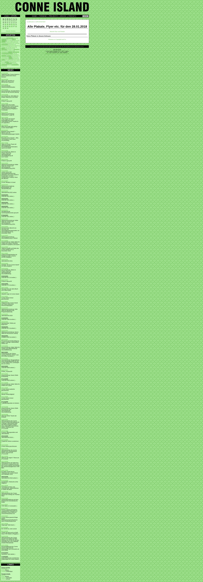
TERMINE (43, 16)
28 (16, 26)
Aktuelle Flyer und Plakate (57, 31)
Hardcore (10, 49)
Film (17, 45)
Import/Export (10, 51)
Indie (10, 52)
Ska (9, 61)
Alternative (10, 38)
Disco (3, 42)
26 (12, 26)
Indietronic (16, 52)
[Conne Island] (101, 8)
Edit (8, 43)
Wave (9, 64)
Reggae (15, 58)
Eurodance (12, 44)
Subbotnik (12, 62)
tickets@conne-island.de (63, 53)
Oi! (7, 57)
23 (5, 26)
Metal (9, 56)
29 (3, 28)
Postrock (15, 57)
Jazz (14, 53)
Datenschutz (80, 46)
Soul (2, 62)
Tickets (3, 571)
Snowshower (15, 61)
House (3, 51)
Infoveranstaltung (7, 53)
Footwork (13, 47)
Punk (10, 58)
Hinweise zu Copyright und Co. (57, 39)
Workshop (15, 64)
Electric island (14, 43)
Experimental (5, 45)
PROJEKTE (53, 16)
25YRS (3, 38)
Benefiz (4, 39)
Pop (10, 57)
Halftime (4, 49)
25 (9, 26)
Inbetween (4, 52)
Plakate (52, 46)
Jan (7, 16)
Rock (3, 59)
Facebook (4, 569)
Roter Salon (16, 59)
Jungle (3, 54)
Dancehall (16, 40)
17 (7, 24)
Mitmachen (71, 46)
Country (9, 40)
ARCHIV (63, 16)
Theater (9, 63)
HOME (34, 16)
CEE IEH (63, 46)
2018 (14, 16)
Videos (3, 577)
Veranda (4, 64)
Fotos (3, 570)
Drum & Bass (10, 42)
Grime (12, 48)
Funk (3, 48)
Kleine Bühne (10, 54)
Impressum (33, 46)
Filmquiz (3, 47)
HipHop (16, 49)
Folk (8, 47)
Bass (15, 38)
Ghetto (8, 48)
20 (14, 24)
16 (5, 24)
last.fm (3, 575)
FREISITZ (72, 16)
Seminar (4, 61)
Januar (31, 22)
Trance (14, 63)
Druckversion (41, 22)
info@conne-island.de (50, 53)
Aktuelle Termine (10, 31)
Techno (3, 63)
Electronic (4, 44)
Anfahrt (46, 46)
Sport (6, 62)
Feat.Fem (12, 45)
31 (7, 28)
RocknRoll (9, 59)
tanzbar (3, 66)
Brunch (9, 39)
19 (12, 24)
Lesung (4, 56)
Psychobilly (4, 58)
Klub (16, 54)
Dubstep (3, 43)
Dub (16, 42)
